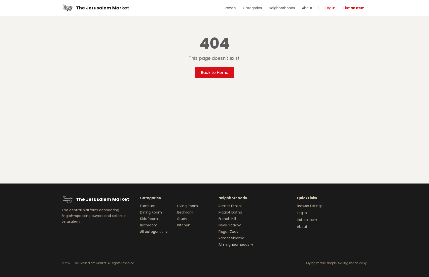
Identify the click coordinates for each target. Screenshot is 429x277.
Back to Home (214, 72)
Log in (330, 7)
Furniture (147, 205)
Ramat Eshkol (230, 205)
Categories (252, 7)
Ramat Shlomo (231, 238)
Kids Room (149, 218)
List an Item (353, 7)
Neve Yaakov (229, 225)
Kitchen (183, 225)
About (307, 7)
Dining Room (151, 212)
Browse (230, 7)
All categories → (154, 231)
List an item (307, 219)
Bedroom (185, 212)
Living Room (187, 205)
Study (182, 218)
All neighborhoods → (235, 244)
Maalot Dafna (230, 212)
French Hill (227, 218)
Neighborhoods (282, 7)
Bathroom (148, 225)
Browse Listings (309, 205)
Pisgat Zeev (228, 231)
